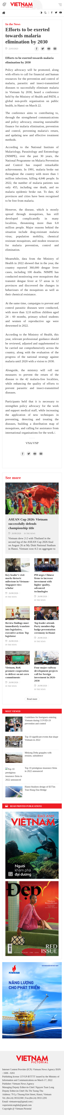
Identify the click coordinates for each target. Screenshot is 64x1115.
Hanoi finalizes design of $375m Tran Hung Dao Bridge (40, 788)
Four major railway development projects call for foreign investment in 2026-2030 (46, 674)
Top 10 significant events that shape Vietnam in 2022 (41, 738)
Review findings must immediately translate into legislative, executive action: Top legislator (17, 630)
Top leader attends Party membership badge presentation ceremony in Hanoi (44, 628)
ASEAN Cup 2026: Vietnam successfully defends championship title (27, 523)
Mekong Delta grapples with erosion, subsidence (38, 754)
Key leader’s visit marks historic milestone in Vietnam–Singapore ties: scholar (17, 581)
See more (13, 478)
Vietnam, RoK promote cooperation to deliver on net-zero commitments (17, 672)
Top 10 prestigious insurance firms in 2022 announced (41, 770)
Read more (32, 699)
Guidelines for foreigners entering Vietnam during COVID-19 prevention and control (40, 720)
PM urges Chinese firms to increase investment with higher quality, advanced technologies (44, 583)
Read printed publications (26, 806)
